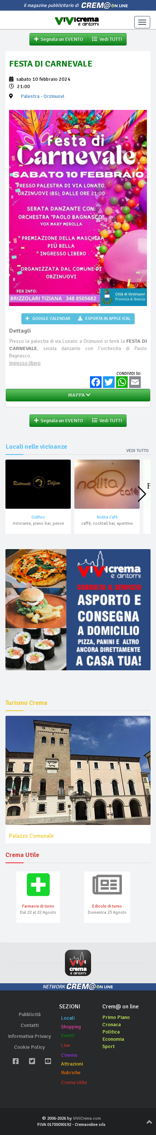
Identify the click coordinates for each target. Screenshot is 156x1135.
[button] (142, 494)
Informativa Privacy (29, 1036)
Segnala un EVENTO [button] (60, 39)
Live (65, 1045)
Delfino (38, 517)
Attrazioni (72, 1064)
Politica (111, 1032)
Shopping (71, 1027)
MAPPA (76, 395)
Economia (113, 1039)
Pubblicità (30, 1014)
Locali (68, 1018)
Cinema (69, 1055)
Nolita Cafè (107, 517)
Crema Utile (74, 1082)
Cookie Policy (29, 1047)
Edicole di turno (107, 906)
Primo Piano (116, 1017)
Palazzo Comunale (31, 836)
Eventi (67, 1035)
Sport (108, 1046)
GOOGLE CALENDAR (50, 318)
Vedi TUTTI (109, 39)
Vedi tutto (137, 450)
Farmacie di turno (38, 906)
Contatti (30, 1025)
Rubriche (71, 1072)
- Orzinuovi (42, 96)
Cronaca (111, 1024)
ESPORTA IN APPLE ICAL (107, 318)
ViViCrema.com (87, 1118)
